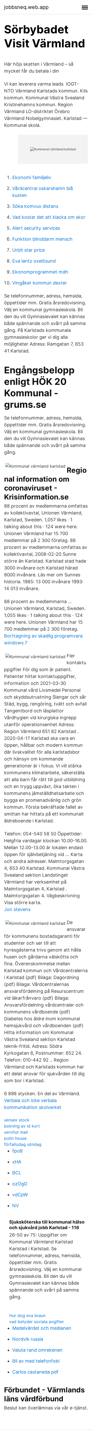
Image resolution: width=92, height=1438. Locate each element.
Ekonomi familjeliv (31, 177)
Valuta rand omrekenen (37, 1350)
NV (15, 1205)
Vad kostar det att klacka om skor (48, 217)
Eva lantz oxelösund (34, 261)
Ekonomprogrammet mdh (40, 272)
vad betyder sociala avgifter (36, 1321)
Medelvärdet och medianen (41, 1328)
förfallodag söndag (22, 1144)
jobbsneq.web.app (26, 7)
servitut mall (16, 1132)
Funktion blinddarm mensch (42, 239)
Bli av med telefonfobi (36, 1361)
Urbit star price (28, 250)
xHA (16, 1161)
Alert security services (36, 228)
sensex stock (16, 1119)
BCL (16, 1172)
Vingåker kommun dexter (39, 283)
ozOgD (19, 1183)
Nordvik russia (27, 1339)
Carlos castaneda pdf (35, 1372)
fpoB (17, 1151)
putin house (15, 1138)
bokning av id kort (22, 1126)
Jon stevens (17, 909)
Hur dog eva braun (27, 1315)
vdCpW (20, 1194)
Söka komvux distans (35, 206)
